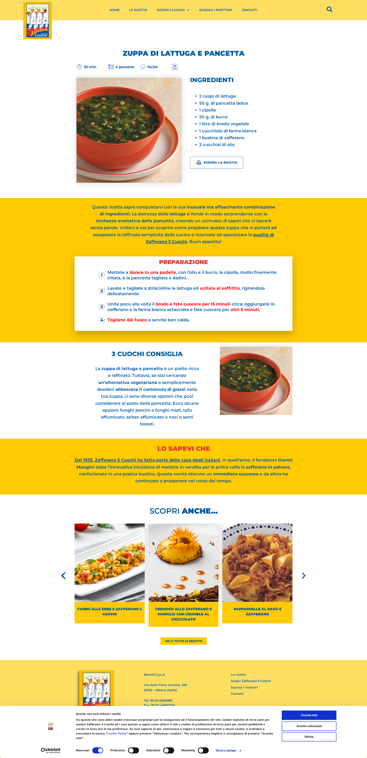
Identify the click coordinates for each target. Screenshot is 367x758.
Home (115, 10)
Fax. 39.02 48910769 (159, 705)
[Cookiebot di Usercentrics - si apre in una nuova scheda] (50, 750)
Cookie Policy (117, 733)
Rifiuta (309, 736)
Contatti (249, 10)
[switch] (133, 750)
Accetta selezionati (309, 726)
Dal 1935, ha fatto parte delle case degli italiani (147, 460)
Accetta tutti (309, 715)
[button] (63, 576)
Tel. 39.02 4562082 (158, 700)
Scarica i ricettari (215, 10)
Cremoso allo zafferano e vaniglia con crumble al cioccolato (109, 614)
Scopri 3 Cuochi (171, 10)
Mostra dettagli (226, 750)
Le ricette (138, 10)
